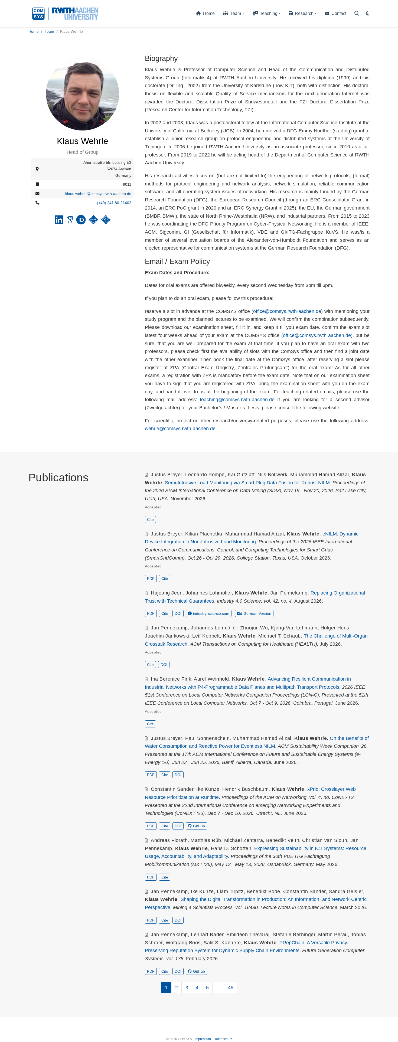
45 (230, 987)
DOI (178, 613)
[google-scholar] (69, 221)
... (218, 987)
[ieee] (106, 221)
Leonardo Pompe (205, 474)
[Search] (356, 14)
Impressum (203, 1039)
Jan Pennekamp (289, 593)
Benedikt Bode (263, 891)
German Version (257, 613)
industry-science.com (211, 613)
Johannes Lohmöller (209, 593)
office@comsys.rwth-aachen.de (287, 311)
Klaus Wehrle (303, 534)
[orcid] (81, 221)
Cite (150, 519)
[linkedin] (59, 221)
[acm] (93, 221)
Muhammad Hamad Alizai (319, 474)
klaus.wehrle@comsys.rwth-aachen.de (98, 193)
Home (33, 31)
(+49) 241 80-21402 (114, 203)
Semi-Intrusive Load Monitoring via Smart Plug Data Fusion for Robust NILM (247, 482)
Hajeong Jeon (166, 593)
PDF (151, 578)
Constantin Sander (172, 789)
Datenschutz (223, 1039)
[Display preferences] (368, 14)
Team (49, 31)
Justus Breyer (166, 474)
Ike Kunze (207, 789)
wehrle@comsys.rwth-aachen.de (180, 428)
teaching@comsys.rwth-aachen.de (237, 399)
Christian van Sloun (324, 840)
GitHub (199, 826)
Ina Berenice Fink (171, 679)
